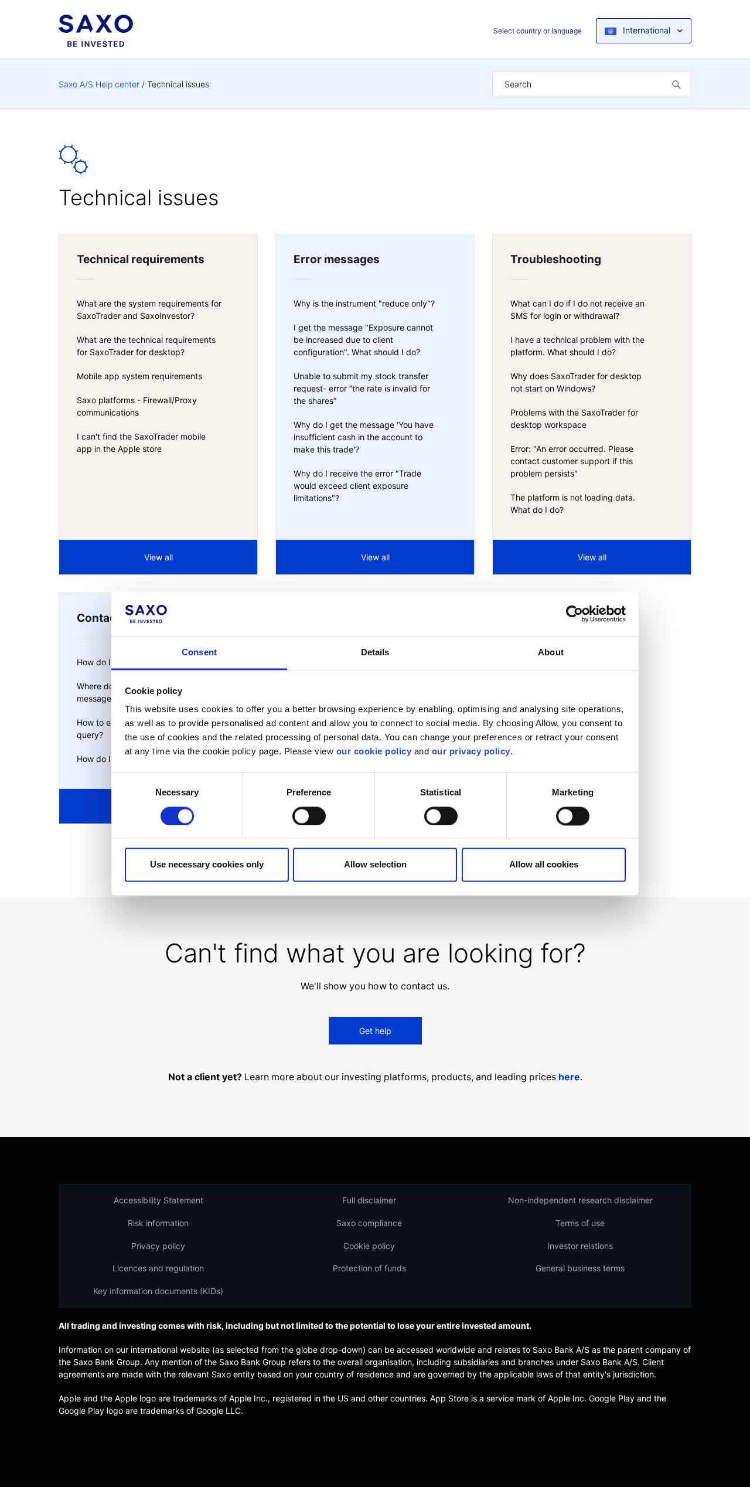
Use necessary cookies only (207, 865)
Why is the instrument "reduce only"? (364, 303)
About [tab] (551, 653)
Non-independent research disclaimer (580, 1200)
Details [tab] (375, 653)
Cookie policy (369, 1246)
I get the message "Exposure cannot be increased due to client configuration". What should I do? (363, 339)
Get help (375, 1031)
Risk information (158, 1223)
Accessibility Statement (158, 1200)
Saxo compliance (369, 1223)
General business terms (580, 1268)
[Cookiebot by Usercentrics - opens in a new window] (574, 613)
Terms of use (580, 1223)
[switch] (309, 816)
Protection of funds (369, 1268)
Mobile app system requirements (139, 376)
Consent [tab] (199, 653)
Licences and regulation (158, 1268)
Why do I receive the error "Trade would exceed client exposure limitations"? (357, 485)
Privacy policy (158, 1246)
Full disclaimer (369, 1200)
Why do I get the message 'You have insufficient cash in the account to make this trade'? (364, 437)
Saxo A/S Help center (99, 84)
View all (158, 557)
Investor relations (580, 1246)
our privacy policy (471, 752)
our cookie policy (374, 752)
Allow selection (375, 865)
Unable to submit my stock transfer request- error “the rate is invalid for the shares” (362, 388)
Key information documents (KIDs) (158, 1291)
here (569, 1077)
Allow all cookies (543, 865)
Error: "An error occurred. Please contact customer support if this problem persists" (571, 461)
